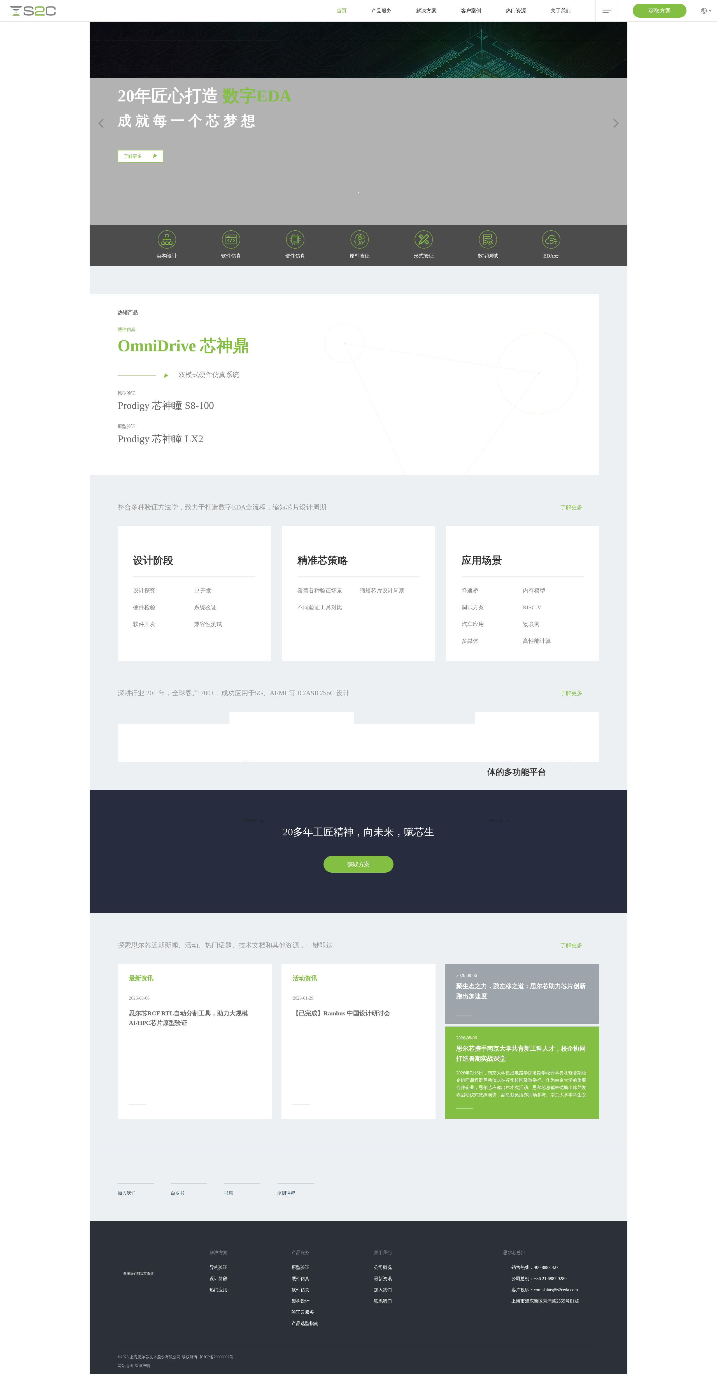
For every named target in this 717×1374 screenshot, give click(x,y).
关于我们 (561, 10)
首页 (342, 10)
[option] (460, 418)
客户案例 (471, 10)
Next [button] (596, 418)
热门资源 (516, 10)
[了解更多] (140, 161)
